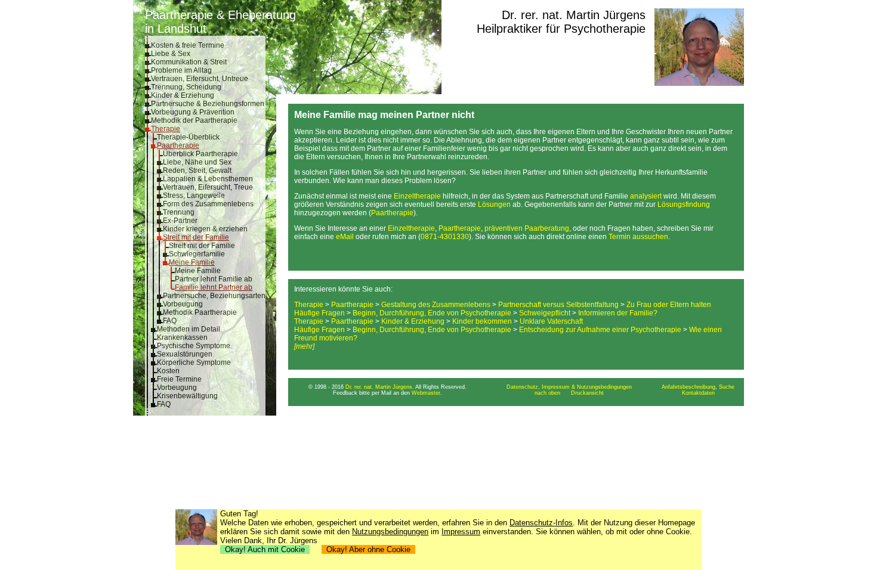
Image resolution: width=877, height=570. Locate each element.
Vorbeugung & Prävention (192, 112)
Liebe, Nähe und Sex (197, 162)
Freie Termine (179, 379)
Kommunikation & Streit (189, 62)
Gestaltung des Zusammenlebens (435, 305)
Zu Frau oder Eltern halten (668, 305)
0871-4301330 (445, 237)
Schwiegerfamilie (197, 254)
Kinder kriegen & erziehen (205, 229)
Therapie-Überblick (188, 137)
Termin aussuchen (638, 237)
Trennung (178, 212)
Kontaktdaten (698, 393)
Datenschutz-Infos (541, 522)
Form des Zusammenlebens (208, 204)
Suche (726, 387)
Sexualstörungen (184, 354)
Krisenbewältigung (187, 396)
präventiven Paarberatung (526, 228)
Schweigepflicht (544, 313)
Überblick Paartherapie (200, 154)
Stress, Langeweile (194, 195)
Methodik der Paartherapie (194, 120)
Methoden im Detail (188, 329)
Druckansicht (587, 393)
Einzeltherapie (417, 196)
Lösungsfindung (683, 204)
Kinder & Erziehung (182, 95)
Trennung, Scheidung (186, 87)
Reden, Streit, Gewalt (197, 170)
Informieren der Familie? (617, 313)
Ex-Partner (180, 220)
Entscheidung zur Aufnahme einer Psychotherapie (600, 330)
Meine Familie (192, 262)
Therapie (165, 129)
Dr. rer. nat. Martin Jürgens (574, 14)
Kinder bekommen (482, 321)
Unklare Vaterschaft (551, 321)
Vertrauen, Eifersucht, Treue (208, 187)
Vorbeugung (183, 304)
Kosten (168, 371)
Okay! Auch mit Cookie (265, 549)
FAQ (170, 321)
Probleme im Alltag (181, 70)
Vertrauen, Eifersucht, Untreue (199, 79)
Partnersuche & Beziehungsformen (207, 104)
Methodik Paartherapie (200, 312)
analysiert (646, 196)
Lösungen (494, 204)
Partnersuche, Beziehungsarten (214, 296)
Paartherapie (178, 145)
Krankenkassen (182, 337)
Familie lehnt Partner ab (213, 287)
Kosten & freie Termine (187, 45)
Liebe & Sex (170, 53)
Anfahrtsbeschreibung (688, 387)
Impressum (460, 531)
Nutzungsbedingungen (390, 531)
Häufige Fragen (319, 313)
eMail (345, 237)
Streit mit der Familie (196, 237)
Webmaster (426, 393)
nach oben (547, 393)
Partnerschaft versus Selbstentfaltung (558, 305)
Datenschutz (522, 387)
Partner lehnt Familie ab (213, 279)
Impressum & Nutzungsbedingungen (587, 387)
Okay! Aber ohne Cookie (368, 549)
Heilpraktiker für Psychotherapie (561, 28)
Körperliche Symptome (194, 362)
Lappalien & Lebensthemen (208, 179)
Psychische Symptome (193, 346)
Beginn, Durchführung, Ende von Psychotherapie (432, 313)
